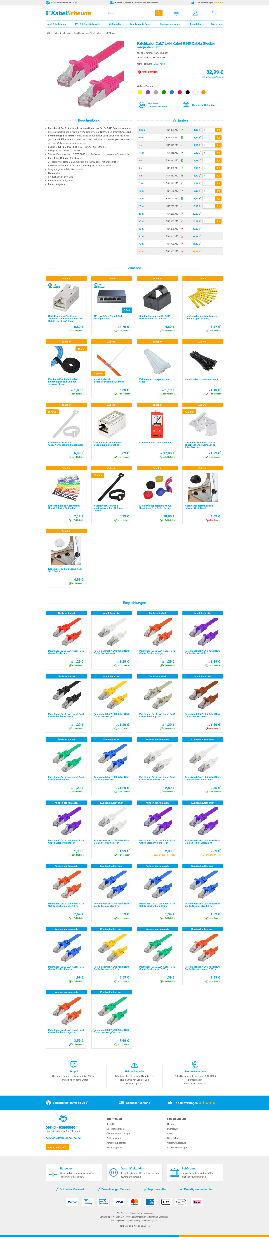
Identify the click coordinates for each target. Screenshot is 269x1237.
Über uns (171, 1124)
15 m (141, 198)
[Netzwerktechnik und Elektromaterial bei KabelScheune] (68, 12)
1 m (140, 145)
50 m (141, 236)
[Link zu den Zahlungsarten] (134, 1203)
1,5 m (141, 152)
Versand (219, 76)
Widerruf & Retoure (176, 1142)
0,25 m (142, 129)
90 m (141, 251)
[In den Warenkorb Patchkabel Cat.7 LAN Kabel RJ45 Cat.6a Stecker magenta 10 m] (218, 191)
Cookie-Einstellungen (177, 1147)
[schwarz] (187, 92)
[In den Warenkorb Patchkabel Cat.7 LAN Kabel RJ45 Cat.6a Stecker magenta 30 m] (218, 221)
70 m (141, 243)
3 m (140, 167)
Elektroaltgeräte (114, 1147)
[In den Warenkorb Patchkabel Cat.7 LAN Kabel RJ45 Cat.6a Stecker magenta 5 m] (218, 175)
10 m (141, 190)
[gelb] (140, 92)
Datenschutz (173, 1138)
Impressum (172, 1128)
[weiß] (195, 92)
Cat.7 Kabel (159, 63)
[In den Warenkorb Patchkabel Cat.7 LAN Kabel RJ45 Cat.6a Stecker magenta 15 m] (218, 198)
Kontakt (110, 1124)
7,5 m (141, 183)
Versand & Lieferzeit (116, 1142)
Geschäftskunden (115, 1128)
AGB (169, 1133)
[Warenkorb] (213, 13)
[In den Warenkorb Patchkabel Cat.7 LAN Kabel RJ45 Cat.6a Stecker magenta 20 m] (218, 206)
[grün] (164, 92)
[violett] (148, 92)
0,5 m (141, 137)
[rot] (180, 92)
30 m (141, 221)
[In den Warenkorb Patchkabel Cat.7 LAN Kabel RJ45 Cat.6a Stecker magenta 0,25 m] (218, 130)
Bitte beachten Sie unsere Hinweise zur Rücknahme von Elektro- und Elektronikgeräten (134, 1079)
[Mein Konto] (195, 13)
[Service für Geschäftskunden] (176, 13)
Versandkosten (147, 1213)
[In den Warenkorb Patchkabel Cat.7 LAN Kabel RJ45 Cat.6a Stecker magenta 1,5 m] (218, 152)
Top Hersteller (156, 1189)
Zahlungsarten (113, 1138)
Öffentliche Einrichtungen (118, 1133)
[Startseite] (48, 32)
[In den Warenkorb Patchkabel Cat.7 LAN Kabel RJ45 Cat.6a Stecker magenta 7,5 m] (218, 183)
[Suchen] (159, 13)
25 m (141, 213)
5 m (140, 175)
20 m (141, 206)
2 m (140, 160)
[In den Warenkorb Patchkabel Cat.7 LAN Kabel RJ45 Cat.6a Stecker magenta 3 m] (218, 168)
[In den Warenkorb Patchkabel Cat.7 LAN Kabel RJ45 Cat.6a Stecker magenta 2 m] (218, 160)
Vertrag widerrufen (57, 1147)
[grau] (156, 92)
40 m (141, 228)
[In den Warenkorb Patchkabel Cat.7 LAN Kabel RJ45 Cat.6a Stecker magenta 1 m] (218, 145)
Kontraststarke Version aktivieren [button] (135, 1225)
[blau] (172, 92)
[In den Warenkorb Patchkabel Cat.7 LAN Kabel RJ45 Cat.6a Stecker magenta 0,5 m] (218, 137)
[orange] (203, 92)
